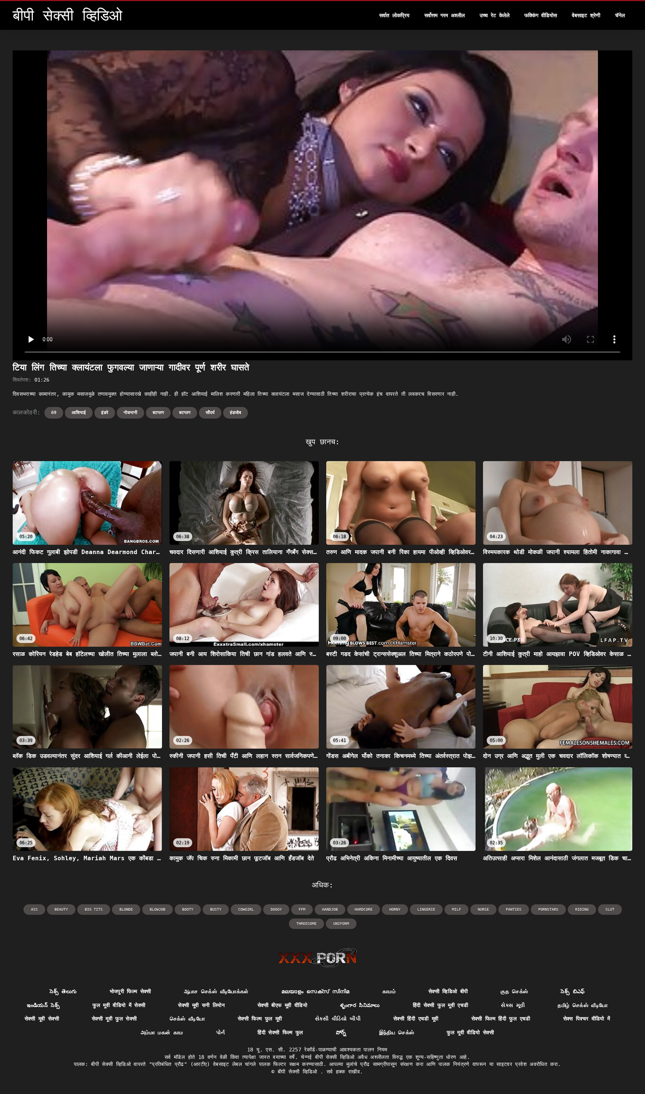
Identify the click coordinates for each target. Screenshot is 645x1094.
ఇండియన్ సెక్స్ (43, 1005)
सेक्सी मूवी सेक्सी (42, 1019)
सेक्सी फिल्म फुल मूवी (260, 1019)
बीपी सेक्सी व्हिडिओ (299, 1072)
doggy (276, 909)
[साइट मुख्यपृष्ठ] (317, 958)
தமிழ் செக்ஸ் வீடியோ (583, 1005)
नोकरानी (130, 412)
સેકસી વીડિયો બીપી (338, 1019)
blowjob (157, 909)
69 (53, 412)
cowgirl (246, 909)
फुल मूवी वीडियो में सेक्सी (119, 1005)
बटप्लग (158, 412)
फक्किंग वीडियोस (540, 15)
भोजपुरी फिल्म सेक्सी (130, 991)
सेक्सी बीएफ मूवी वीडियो (282, 1005)
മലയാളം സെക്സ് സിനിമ (315, 991)
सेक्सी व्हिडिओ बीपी (448, 991)
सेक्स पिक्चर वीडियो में (586, 1019)
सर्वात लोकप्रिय (394, 15)
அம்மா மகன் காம (162, 1032)
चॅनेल (620, 15)
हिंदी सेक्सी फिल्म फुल (280, 1032)
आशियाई (79, 412)
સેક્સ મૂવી (513, 1005)
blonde (126, 909)
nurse (483, 909)
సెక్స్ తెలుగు (63, 991)
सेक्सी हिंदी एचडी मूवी (416, 1019)
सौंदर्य (210, 412)
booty (187, 909)
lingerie (426, 909)
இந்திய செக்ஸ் (396, 1032)
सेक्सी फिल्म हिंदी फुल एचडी (500, 1019)
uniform (341, 923)
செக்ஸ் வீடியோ (187, 1019)
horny (395, 909)
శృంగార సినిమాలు (360, 1005)
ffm (302, 909)
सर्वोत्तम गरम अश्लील (444, 15)
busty (215, 909)
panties (513, 909)
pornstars (548, 909)
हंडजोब (235, 412)
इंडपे (104, 412)
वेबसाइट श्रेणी (586, 15)
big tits (94, 909)
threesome (306, 923)
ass (34, 909)
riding (582, 909)
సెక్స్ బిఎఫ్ (573, 991)
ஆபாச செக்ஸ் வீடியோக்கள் (216, 991)
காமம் (389, 991)
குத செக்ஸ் (514, 991)
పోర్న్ (341, 1032)
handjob (330, 909)
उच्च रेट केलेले (495, 15)
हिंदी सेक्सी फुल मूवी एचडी (440, 1005)
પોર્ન (220, 1032)
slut (609, 909)
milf (456, 909)
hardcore (364, 909)
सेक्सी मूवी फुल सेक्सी (114, 1019)
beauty (61, 909)
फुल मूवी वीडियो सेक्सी (470, 1032)
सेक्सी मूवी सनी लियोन (201, 1005)
